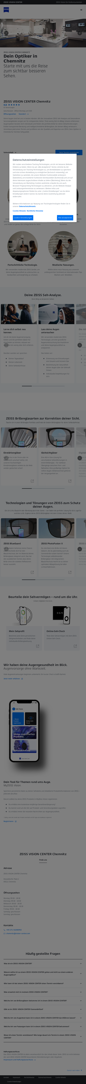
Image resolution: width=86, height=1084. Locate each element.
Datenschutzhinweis (27, 206)
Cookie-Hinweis (19, 211)
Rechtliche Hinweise (35, 211)
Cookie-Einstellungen (23, 218)
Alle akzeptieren (65, 218)
